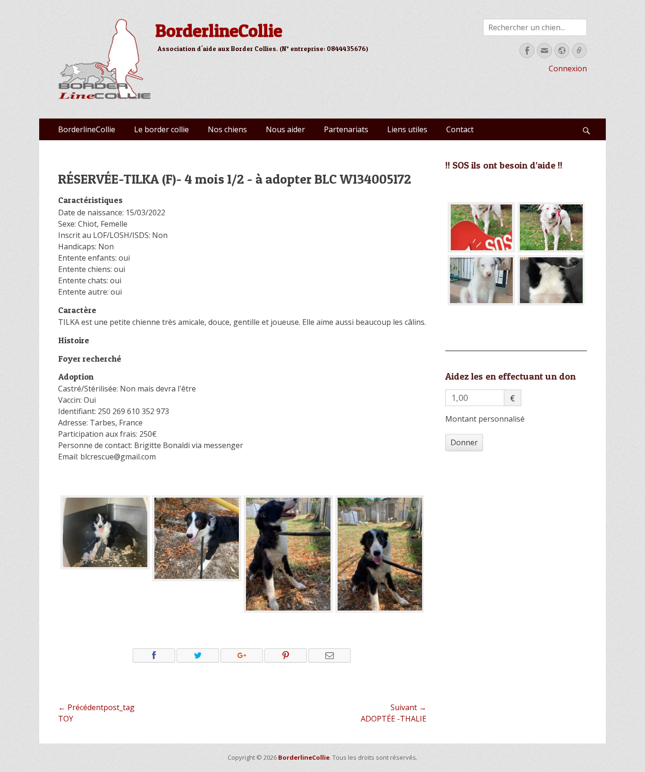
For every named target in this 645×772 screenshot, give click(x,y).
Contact (460, 129)
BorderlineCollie (218, 30)
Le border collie (161, 129)
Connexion (568, 68)
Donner (464, 442)
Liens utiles (407, 129)
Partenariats (346, 129)
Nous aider (285, 129)
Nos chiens (227, 129)
